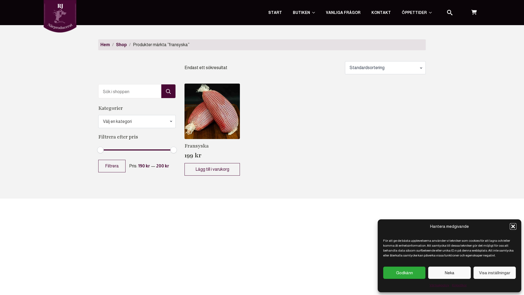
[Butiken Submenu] (315, 12)
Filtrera (112, 166)
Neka (449, 272)
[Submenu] (432, 12)
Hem (105, 44)
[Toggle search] (450, 12)
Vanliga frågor (343, 12)
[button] (513, 226)
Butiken (301, 12)
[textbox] (135, 122)
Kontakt (381, 12)
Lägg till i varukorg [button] (212, 169)
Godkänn (404, 272)
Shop (121, 44)
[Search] (168, 91)
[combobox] (137, 121)
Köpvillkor (459, 285)
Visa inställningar (494, 272)
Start (275, 12)
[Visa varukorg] (474, 12)
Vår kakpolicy (439, 285)
